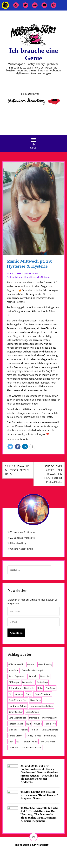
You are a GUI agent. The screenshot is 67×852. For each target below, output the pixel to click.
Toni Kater (13, 747)
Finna (28, 693)
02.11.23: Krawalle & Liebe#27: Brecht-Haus (17, 470)
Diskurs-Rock (14, 688)
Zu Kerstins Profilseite (22, 532)
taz (17, 741)
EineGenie (50, 688)
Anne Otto (13, 670)
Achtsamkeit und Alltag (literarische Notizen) (28, 277)
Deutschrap (42, 682)
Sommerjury (50, 735)
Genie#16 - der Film (17, 699)
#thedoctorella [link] (40, 311)
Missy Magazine (49, 717)
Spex (10, 741)
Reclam (24, 729)
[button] (10, 446)
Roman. (34, 729)
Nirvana (38, 723)
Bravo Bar (45, 676)
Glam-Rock (35, 699)
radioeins (12, 729)
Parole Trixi (50, 723)
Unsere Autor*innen (21, 548)
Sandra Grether (15, 735)
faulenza (18, 693)
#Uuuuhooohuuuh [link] (17, 439)
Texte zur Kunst (30, 741)
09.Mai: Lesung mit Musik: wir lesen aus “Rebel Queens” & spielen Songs (39, 795)
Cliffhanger (13, 682)
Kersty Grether (31, 273)
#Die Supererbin (16, 664)
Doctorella (29, 688)
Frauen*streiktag (42, 693)
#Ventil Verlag (45, 664)
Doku (40, 688)
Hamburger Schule (17, 705)
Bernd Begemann (16, 676)
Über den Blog (18, 543)
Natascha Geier (15, 723)
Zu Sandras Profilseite (22, 537)
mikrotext (34, 717)
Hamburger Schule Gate (41, 705)
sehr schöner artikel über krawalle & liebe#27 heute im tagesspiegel (51, 474)
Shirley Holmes (34, 735)
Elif (9, 693)
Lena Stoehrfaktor (17, 717)
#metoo (31, 664)
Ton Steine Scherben (31, 747)
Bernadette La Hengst (32, 670)
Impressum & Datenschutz (31, 845)
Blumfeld (32, 676)
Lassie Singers (32, 711)
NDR (28, 723)
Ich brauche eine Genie (33, 54)
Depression (27, 682)
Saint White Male (50, 729)
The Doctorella (48, 741)
